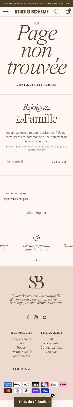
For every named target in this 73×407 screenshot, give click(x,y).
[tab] (30, 260)
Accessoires (21, 356)
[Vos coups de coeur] (57, 11)
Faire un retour (51, 343)
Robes (21, 347)
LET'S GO (59, 161)
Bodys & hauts (21, 339)
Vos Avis (51, 352)
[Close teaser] (53, 396)
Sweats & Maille (22, 352)
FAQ (51, 339)
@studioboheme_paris (16, 199)
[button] (33, 402)
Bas (21, 343)
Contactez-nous (51, 347)
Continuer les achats (36, 84)
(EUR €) (20, 369)
